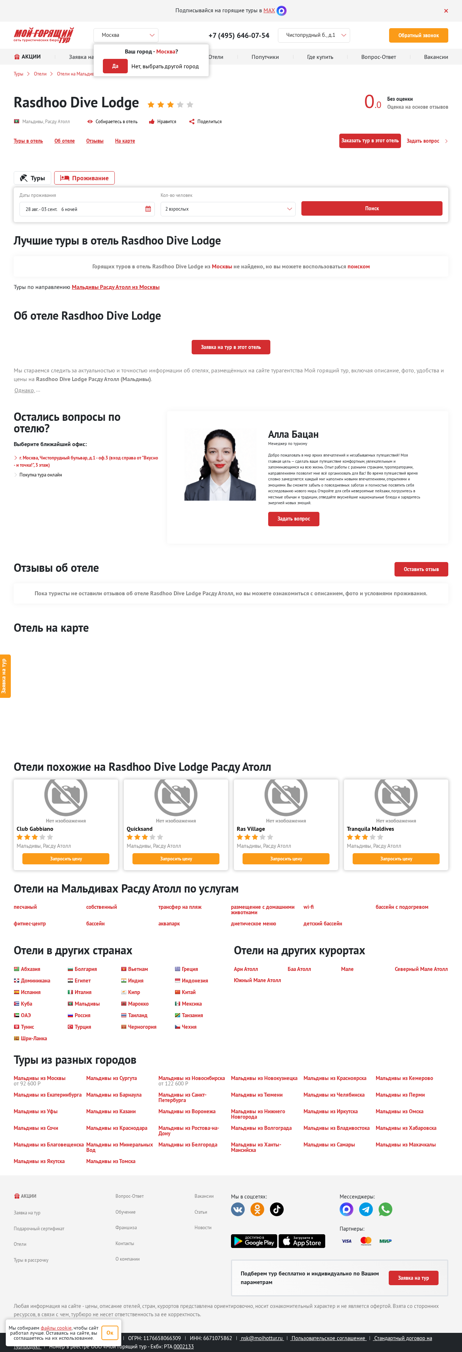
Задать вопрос (424, 141)
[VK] (238, 1209)
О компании (128, 1259)
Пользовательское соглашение (328, 1338)
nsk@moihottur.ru (262, 1338)
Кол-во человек (176, 195)
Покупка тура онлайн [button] (40, 475)
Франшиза (126, 1227)
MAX (269, 10)
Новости (203, 1227)
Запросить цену (66, 859)
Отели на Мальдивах (78, 74)
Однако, (24, 390)
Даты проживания (37, 195)
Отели (40, 74)
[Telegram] (366, 1209)
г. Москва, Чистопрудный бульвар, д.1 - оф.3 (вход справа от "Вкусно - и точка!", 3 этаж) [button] (86, 461)
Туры (18, 74)
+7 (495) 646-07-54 (239, 35)
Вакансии (204, 1196)
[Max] (281, 10)
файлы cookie (56, 1328)
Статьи (201, 1212)
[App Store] (302, 1241)
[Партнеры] (394, 1241)
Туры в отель (28, 141)
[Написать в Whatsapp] (385, 1209)
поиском (359, 266)
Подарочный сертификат (39, 1228)
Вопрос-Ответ (130, 1196)
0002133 (184, 1346)
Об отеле (65, 141)
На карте (125, 141)
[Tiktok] (277, 1209)
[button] (112, 121)
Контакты (125, 1243)
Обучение (126, 1212)
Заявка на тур (27, 1212)
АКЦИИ (28, 1196)
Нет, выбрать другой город (165, 66)
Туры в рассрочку (31, 1260)
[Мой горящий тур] (44, 35)
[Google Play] (254, 1241)
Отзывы (95, 141)
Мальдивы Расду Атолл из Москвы (116, 287)
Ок (109, 1332)
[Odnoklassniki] (257, 1209)
